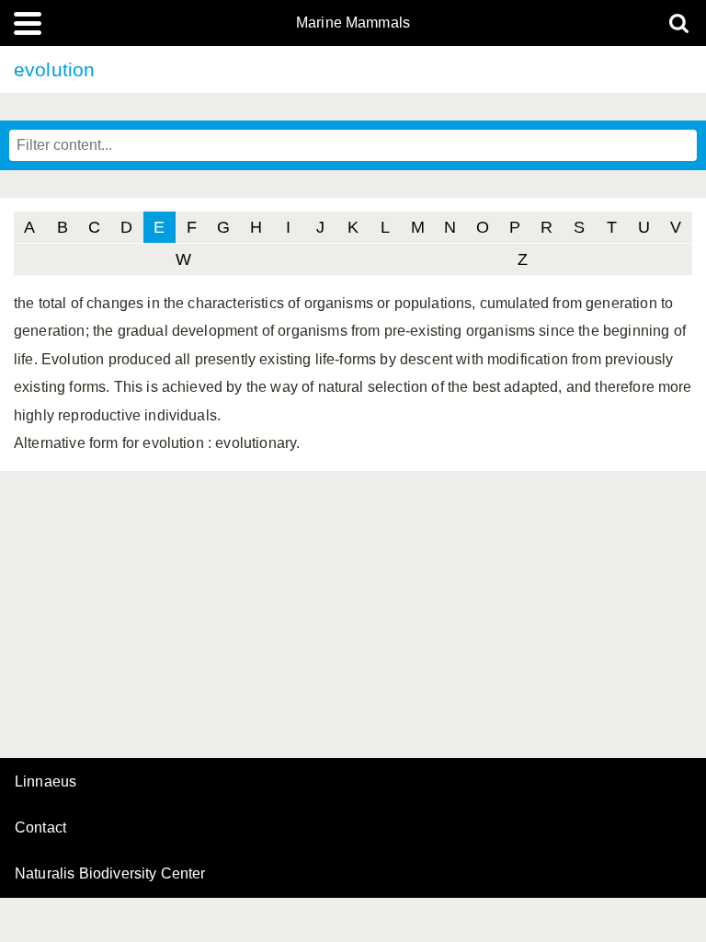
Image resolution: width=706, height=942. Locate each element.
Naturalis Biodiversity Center (110, 874)
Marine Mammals (353, 23)
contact (40, 827)
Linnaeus (45, 782)
